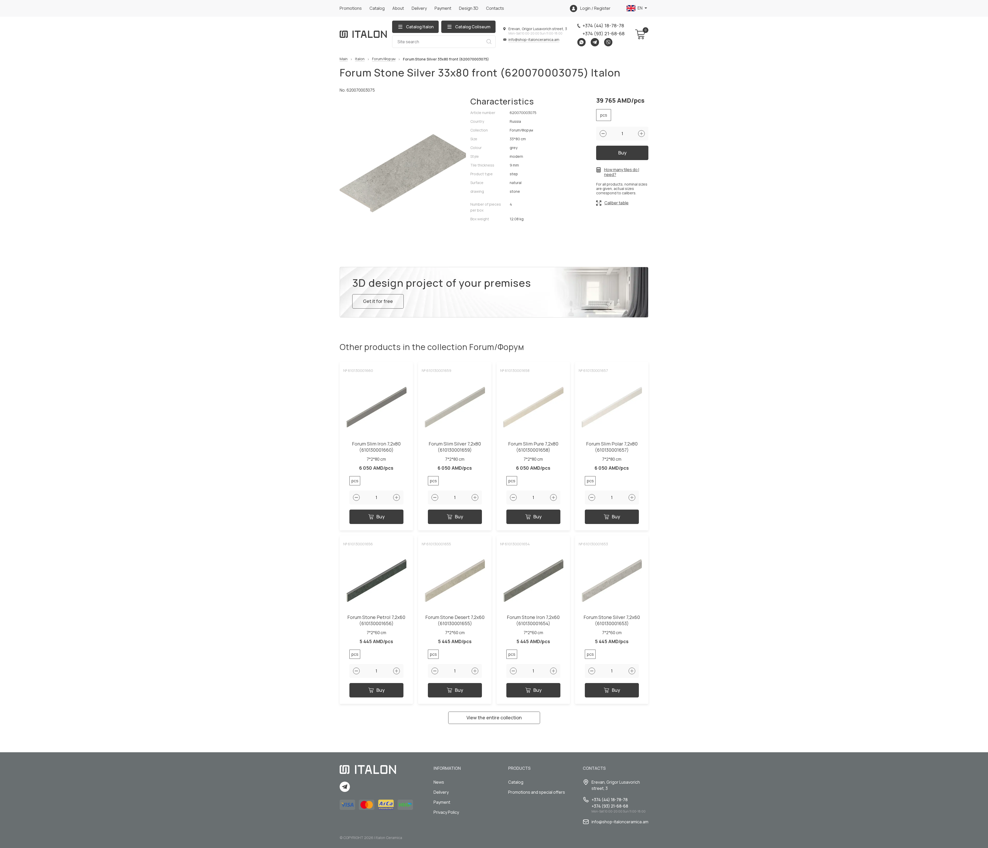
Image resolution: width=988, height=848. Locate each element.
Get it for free (378, 301)
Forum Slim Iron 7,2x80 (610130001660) (376, 447)
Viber (608, 42)
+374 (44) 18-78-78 (603, 25)
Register (602, 8)
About (398, 8)
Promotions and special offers (536, 792)
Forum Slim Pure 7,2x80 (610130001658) (533, 447)
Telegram (595, 42)
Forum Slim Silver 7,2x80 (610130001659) (455, 447)
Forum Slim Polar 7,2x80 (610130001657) (612, 447)
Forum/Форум (383, 59)
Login (585, 8)
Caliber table (616, 203)
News (439, 782)
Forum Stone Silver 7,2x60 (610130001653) (612, 620)
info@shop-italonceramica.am (533, 39)
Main (344, 59)
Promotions (351, 8)
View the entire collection (494, 717)
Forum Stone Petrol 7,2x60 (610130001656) (376, 620)
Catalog (377, 8)
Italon (360, 59)
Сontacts (495, 8)
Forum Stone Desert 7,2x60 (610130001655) (454, 620)
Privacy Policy (446, 812)
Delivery (419, 8)
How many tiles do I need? (621, 172)
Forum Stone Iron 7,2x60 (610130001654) (533, 620)
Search (488, 41)
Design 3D (468, 8)
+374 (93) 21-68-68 (604, 33)
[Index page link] (363, 34)
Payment (443, 8)
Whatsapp (581, 42)
